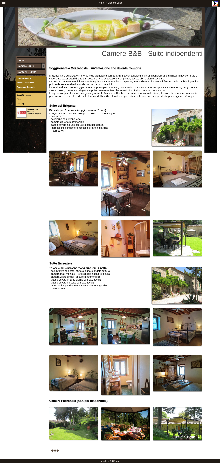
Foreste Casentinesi (25, 83)
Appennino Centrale (26, 87)
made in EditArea (110, 461)
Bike (19, 99)
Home (101, 3)
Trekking (20, 103)
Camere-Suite (115, 3)
